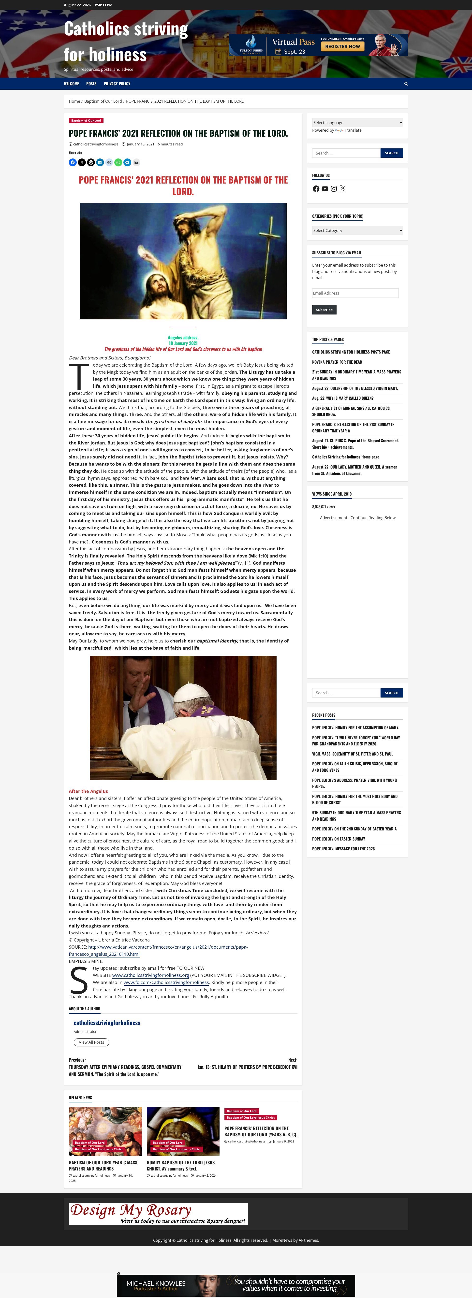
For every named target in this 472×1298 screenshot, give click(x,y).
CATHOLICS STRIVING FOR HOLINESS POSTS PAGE (351, 352)
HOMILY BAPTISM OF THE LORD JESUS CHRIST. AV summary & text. (181, 1165)
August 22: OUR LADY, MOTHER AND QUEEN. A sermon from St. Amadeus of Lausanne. (354, 470)
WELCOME (71, 83)
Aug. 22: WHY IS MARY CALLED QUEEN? (343, 398)
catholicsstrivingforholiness (95, 144)
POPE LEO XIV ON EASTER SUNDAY (338, 839)
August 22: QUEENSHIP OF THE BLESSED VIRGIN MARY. (355, 388)
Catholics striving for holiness (126, 40)
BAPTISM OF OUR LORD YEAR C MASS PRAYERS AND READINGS (103, 1165)
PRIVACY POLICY (117, 83)
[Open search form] (406, 83)
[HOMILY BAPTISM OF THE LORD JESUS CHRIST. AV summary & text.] (183, 1131)
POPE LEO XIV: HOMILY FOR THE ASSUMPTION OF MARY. (355, 727)
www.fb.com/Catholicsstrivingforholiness (166, 982)
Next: (247, 1063)
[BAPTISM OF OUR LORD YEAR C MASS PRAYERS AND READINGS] (105, 1131)
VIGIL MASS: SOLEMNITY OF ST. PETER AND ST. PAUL (352, 754)
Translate (353, 130)
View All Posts (91, 1042)
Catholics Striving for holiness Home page (345, 457)
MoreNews (282, 1240)
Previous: (125, 1066)
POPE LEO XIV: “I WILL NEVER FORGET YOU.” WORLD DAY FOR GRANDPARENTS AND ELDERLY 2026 (356, 741)
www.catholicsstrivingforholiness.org (150, 975)
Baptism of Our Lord (86, 120)
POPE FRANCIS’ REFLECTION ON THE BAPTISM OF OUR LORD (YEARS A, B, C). (260, 1131)
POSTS (91, 83)
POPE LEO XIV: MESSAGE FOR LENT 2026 (343, 849)
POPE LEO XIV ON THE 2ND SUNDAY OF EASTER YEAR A (354, 829)
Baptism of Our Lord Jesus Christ (99, 1149)
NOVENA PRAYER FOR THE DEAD (337, 362)
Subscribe (324, 309)
